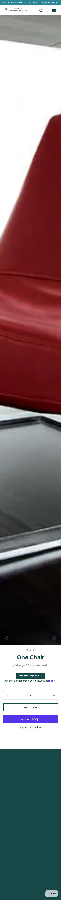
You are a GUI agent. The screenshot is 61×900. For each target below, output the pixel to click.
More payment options (30, 727)
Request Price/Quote (30, 675)
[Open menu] (54, 10)
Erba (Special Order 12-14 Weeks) (32, 665)
